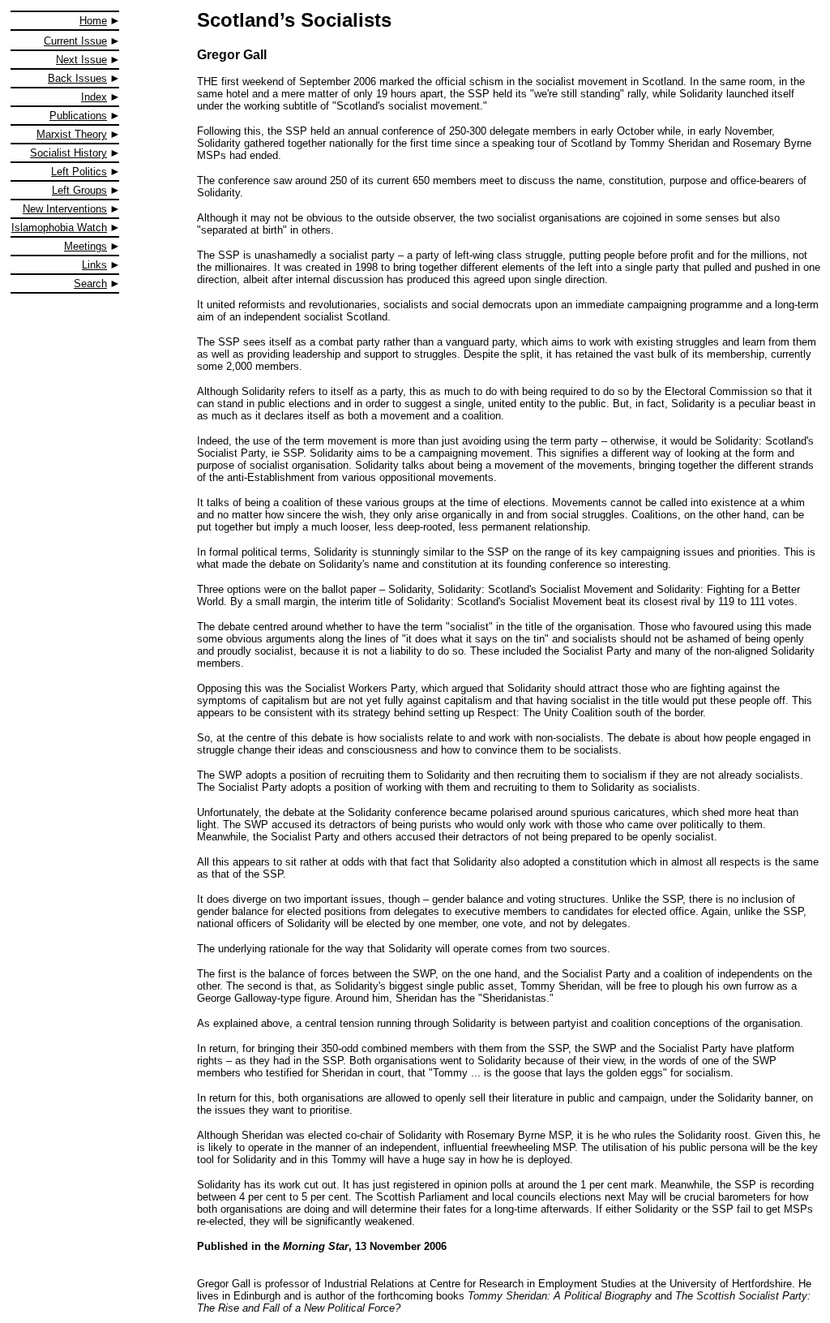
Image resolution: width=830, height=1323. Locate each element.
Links (94, 265)
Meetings (85, 246)
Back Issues (77, 78)
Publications (78, 116)
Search (90, 283)
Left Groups (79, 190)
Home (93, 21)
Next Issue (81, 60)
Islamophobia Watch (59, 227)
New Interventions (65, 209)
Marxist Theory (71, 134)
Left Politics (79, 171)
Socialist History (68, 153)
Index (94, 97)
